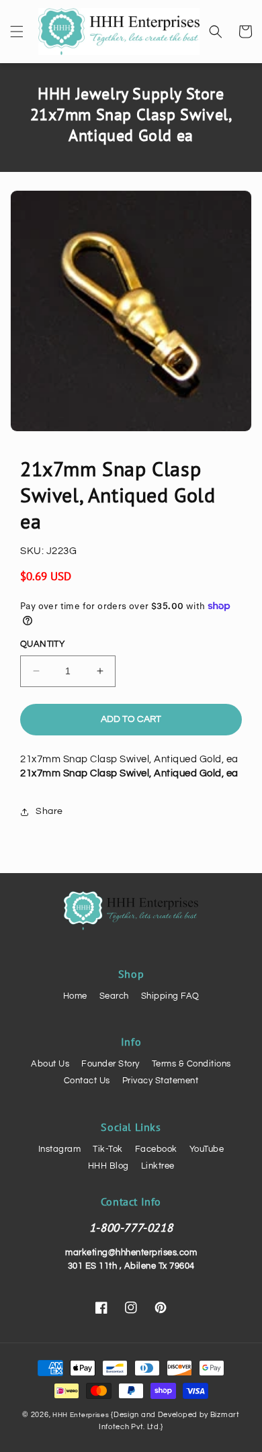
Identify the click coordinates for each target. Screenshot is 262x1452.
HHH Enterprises (81, 1415)
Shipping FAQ (170, 996)
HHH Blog (108, 1166)
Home (75, 996)
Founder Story (110, 1064)
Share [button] (49, 811)
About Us (50, 1064)
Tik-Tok (108, 1149)
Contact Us (87, 1080)
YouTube (206, 1149)
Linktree (158, 1166)
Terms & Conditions (191, 1064)
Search (114, 996)
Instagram (59, 1149)
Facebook (156, 1149)
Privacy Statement (160, 1080)
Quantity (42, 644)
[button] (17, 31)
